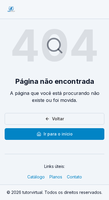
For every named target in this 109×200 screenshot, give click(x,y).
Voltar (58, 118)
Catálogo (36, 176)
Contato (74, 176)
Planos (55, 176)
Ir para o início (58, 133)
